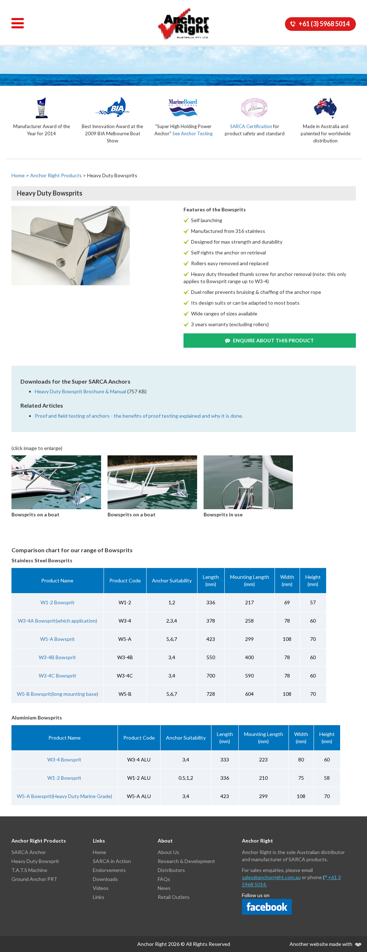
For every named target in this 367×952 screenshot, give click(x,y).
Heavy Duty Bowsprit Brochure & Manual (80, 391)
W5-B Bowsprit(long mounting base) (57, 694)
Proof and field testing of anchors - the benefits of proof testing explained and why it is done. (139, 416)
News (164, 888)
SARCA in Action (112, 861)
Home (18, 175)
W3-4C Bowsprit (57, 675)
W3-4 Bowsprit (64, 759)
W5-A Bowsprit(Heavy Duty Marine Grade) (64, 796)
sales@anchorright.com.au (271, 877)
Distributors (171, 870)
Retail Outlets (174, 897)
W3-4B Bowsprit (57, 657)
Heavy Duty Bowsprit (35, 861)
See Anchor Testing (192, 133)
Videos (101, 888)
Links (98, 897)
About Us (168, 852)
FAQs (164, 879)
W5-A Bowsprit (57, 639)
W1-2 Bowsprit (57, 602)
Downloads (105, 879)
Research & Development (186, 861)
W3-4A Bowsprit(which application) (57, 621)
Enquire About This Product (273, 340)
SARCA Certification (251, 126)
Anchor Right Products (56, 175)
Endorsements (109, 870)
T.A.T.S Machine (29, 870)
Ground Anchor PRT (34, 879)
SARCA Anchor (28, 852)
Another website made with (321, 944)
